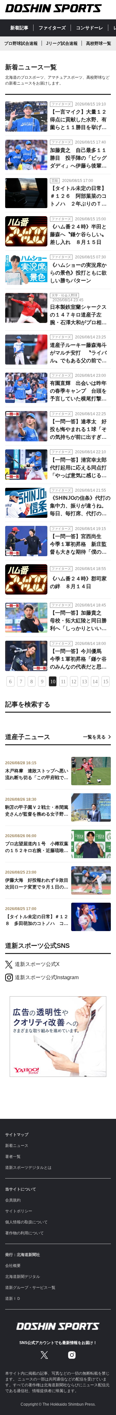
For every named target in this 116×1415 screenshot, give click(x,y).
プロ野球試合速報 (21, 43)
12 (73, 681)
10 (52, 681)
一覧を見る (94, 737)
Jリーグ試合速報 (62, 43)
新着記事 (19, 27)
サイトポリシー (18, 1211)
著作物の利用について (24, 1233)
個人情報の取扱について (26, 1222)
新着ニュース (16, 1145)
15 (105, 681)
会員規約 (13, 1200)
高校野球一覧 (98, 43)
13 (84, 681)
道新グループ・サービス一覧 (30, 1287)
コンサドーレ (89, 27)
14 (95, 681)
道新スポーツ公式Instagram (47, 977)
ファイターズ (52, 27)
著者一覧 (13, 1156)
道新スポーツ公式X (37, 964)
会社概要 (13, 1265)
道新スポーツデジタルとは (28, 1167)
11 (63, 681)
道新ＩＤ (13, 1298)
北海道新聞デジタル (22, 1276)
